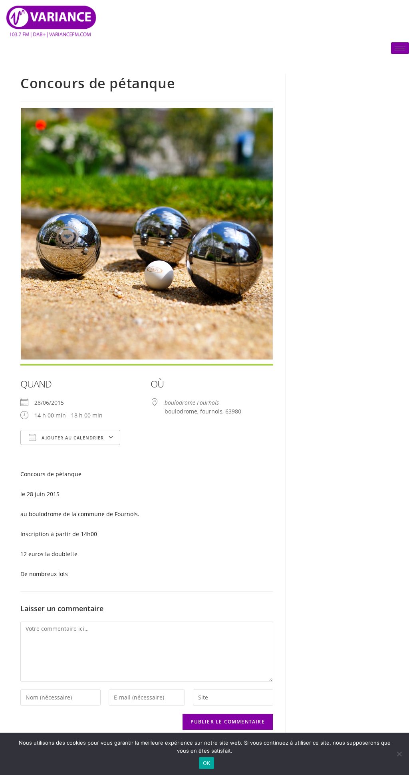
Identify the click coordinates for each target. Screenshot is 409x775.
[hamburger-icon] (400, 48)
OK (206, 763)
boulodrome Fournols (192, 402)
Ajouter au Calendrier (72, 438)
